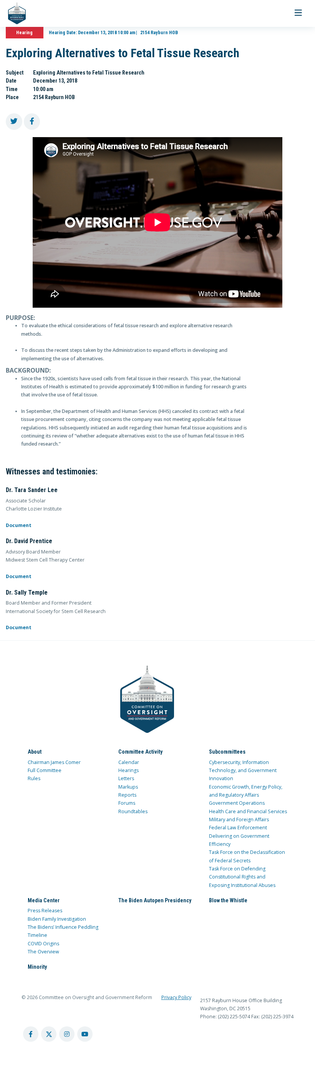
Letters (126, 778)
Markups (128, 787)
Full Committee (44, 770)
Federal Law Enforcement (238, 827)
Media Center (44, 900)
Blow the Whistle (228, 900)
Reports (127, 795)
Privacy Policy (176, 997)
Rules (34, 778)
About (34, 752)
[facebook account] (30, 1034)
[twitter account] (48, 1034)
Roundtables (133, 811)
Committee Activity (140, 752)
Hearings (128, 770)
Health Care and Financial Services (248, 811)
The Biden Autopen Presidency (154, 900)
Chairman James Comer (54, 762)
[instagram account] (67, 1034)
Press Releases (45, 910)
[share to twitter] (14, 121)
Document (19, 525)
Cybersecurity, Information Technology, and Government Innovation (243, 770)
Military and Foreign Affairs (239, 819)
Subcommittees (227, 752)
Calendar (128, 762)
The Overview (43, 951)
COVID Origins (43, 943)
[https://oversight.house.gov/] (13, 13)
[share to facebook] (32, 121)
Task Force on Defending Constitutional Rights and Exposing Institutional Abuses (242, 876)
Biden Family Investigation (57, 919)
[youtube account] (85, 1034)
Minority (37, 967)
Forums (126, 803)
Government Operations (237, 803)
